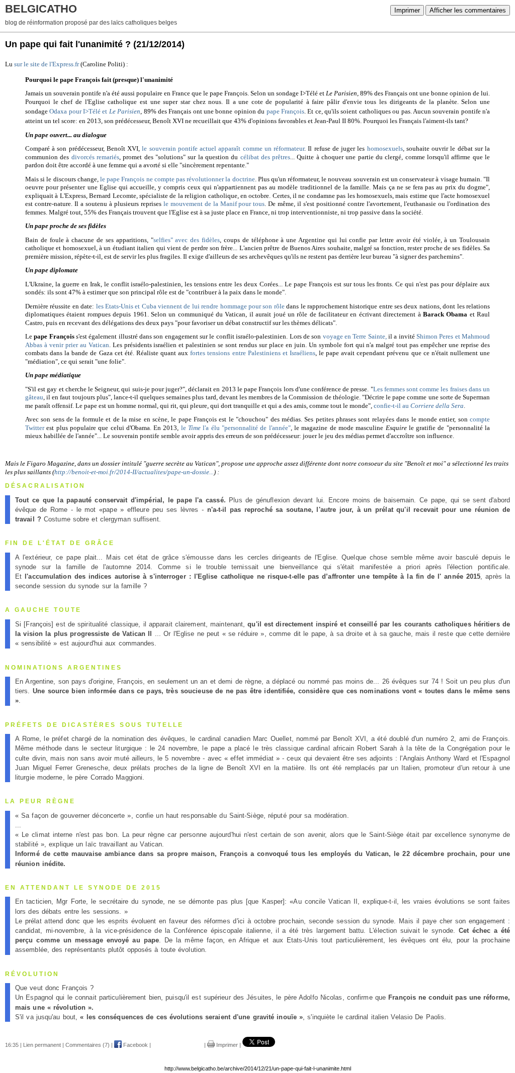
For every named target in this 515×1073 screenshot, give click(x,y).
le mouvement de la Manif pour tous (214, 203)
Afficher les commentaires (468, 10)
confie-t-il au (419, 405)
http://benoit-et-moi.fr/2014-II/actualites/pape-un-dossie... (134, 472)
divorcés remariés (95, 157)
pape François (285, 111)
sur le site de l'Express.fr (46, 64)
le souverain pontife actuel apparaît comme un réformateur (223, 148)
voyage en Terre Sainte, (355, 336)
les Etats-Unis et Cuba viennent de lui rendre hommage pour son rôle (189, 306)
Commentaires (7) (87, 1045)
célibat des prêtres (265, 157)
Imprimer (407, 10)
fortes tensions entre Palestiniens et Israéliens (252, 353)
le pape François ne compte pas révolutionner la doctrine (177, 179)
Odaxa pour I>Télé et (94, 111)
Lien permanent (42, 1045)
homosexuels (385, 148)
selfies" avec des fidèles (186, 240)
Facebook (135, 1045)
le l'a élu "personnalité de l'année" (236, 428)
